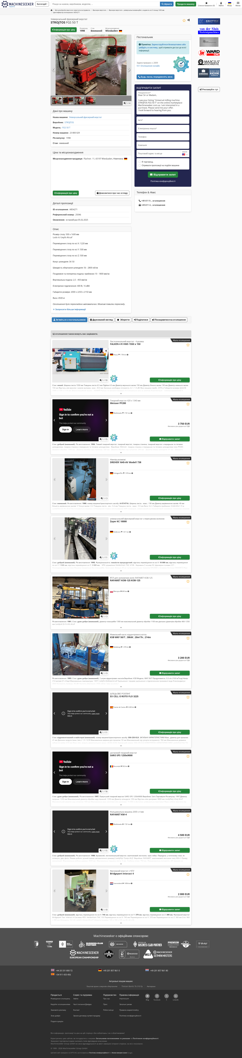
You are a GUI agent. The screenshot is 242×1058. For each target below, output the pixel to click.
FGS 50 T (66, 127)
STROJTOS (69, 122)
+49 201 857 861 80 (159, 970)
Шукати (168, 4)
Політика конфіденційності (162, 181)
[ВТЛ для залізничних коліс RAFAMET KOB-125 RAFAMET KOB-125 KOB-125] (80, 598)
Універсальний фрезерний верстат (85, 117)
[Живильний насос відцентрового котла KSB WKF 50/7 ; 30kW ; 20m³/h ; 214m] (80, 654)
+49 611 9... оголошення (153, 200)
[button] (238, 4)
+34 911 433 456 (63, 974)
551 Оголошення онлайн (148, 65)
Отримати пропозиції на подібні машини (160, 165)
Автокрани (151, 986)
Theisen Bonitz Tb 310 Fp (132, 986)
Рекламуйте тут (210, 89)
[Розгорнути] (121, 393)
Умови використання (119, 1053)
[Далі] (128, 70)
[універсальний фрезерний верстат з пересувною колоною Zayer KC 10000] (80, 538)
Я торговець (147, 161)
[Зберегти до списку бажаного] (184, 20)
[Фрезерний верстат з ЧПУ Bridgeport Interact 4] (80, 891)
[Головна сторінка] (51, 10)
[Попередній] (53, 70)
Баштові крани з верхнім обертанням (102, 986)
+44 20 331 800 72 (64, 970)
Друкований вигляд (102, 319)
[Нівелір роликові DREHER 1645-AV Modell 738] (80, 479)
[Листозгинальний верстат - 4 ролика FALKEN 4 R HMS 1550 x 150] (80, 361)
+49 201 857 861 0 (111, 970)
